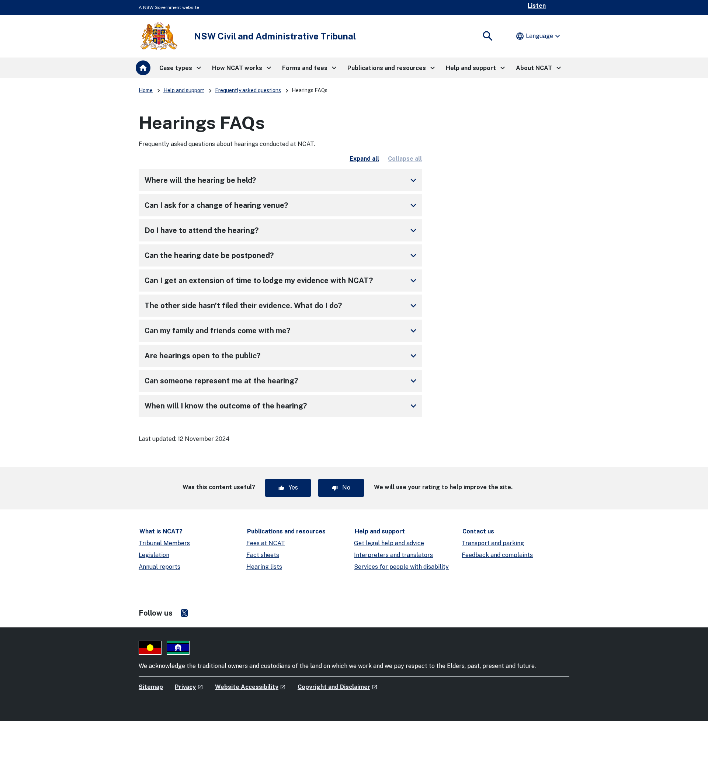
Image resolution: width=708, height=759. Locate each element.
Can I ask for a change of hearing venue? (282, 205)
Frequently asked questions (248, 90)
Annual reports (159, 566)
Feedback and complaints (497, 554)
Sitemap (151, 686)
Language (539, 36)
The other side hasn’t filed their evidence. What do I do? (282, 305)
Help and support (183, 90)
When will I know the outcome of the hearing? (282, 405)
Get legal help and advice (389, 543)
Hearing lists (264, 566)
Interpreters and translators (393, 554)
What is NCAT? (161, 531)
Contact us (478, 531)
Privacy (189, 686)
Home (146, 90)
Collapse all (405, 158)
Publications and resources (286, 531)
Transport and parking (493, 543)
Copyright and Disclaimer (338, 686)
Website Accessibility (250, 686)
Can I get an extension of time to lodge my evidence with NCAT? (282, 280)
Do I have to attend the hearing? (282, 230)
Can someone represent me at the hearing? (282, 380)
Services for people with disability (401, 566)
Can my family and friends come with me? (282, 330)
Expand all (364, 158)
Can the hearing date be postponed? (282, 255)
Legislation (154, 554)
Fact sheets (262, 554)
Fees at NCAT (265, 543)
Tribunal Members (164, 543)
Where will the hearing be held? (282, 180)
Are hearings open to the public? (282, 355)
